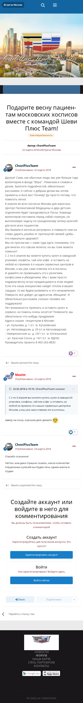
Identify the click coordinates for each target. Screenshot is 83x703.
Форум (41, 655)
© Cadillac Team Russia (41, 698)
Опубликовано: (33, 170)
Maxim (15, 362)
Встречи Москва (51, 150)
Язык (17, 691)
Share (21, 599)
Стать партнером (41, 662)
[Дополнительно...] (74, 167)
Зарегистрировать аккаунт (41, 554)
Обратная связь (47, 691)
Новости (42, 652)
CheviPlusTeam (46, 145)
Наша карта (41, 659)
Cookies (64, 691)
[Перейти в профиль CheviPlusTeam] (9, 168)
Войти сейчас (42, 580)
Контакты (41, 666)
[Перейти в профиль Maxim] (9, 377)
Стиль (29, 691)
